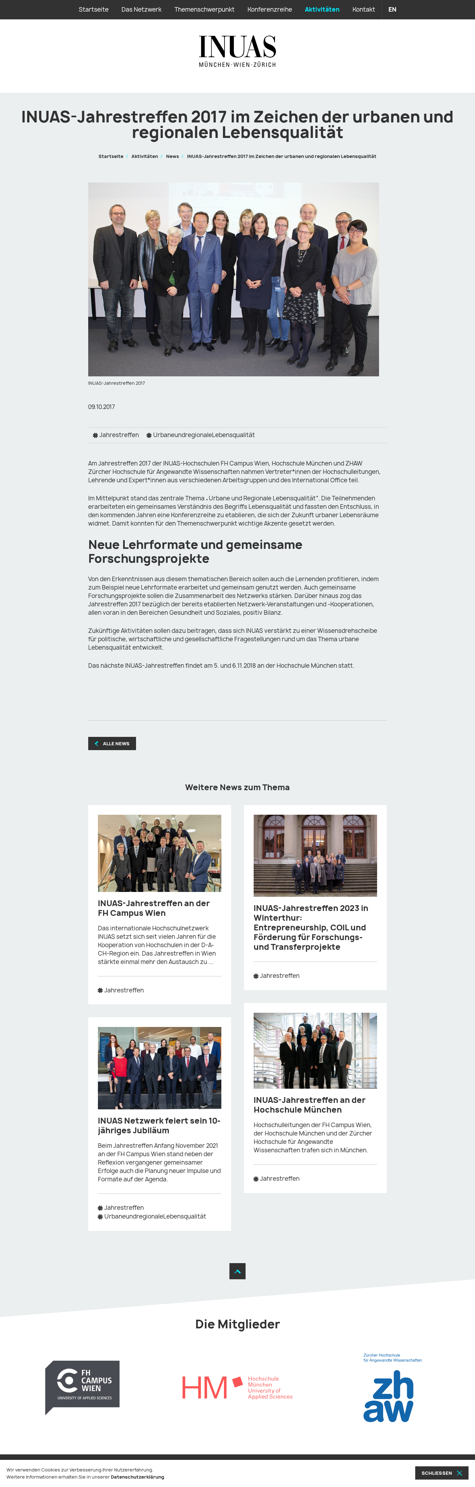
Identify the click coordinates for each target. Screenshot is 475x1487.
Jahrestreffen (119, 435)
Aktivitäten (322, 9)
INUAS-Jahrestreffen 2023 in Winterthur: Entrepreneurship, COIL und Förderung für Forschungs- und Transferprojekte (311, 927)
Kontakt (364, 9)
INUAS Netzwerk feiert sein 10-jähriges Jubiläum (159, 1125)
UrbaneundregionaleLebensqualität (204, 435)
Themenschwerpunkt (204, 9)
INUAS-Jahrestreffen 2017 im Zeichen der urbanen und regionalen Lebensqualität (281, 156)
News (172, 156)
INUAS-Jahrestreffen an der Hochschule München (309, 1104)
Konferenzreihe (270, 9)
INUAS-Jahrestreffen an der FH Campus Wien (154, 908)
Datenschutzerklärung (137, 1477)
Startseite (94, 9)
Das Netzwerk (141, 9)
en (392, 9)
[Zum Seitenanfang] (237, 1271)
